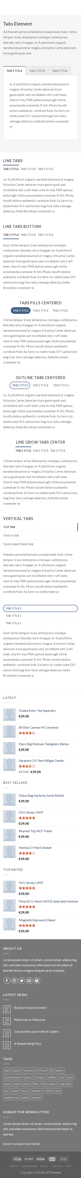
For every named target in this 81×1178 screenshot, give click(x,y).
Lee (62, 1077)
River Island (49, 1084)
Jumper (39, 1077)
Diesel (43, 1070)
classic (16, 1070)
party (26, 1084)
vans (57, 1090)
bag (6, 1070)
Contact (56, 1166)
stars (24, 1090)
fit (51, 1070)
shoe (15, 1090)
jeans (28, 1077)
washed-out (11, 1097)
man (7, 1084)
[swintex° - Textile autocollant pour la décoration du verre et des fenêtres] (40, 7)
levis (70, 1077)
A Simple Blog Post (27, 1043)
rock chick (65, 1084)
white (25, 1097)
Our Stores (30, 1166)
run (6, 1090)
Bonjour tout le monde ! (30, 1007)
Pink (35, 1084)
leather (52, 1077)
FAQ (68, 1166)
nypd (16, 1084)
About (14, 1166)
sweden (35, 1090)
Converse (29, 1070)
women (36, 1097)
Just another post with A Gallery (36, 1031)
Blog (44, 1166)
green (59, 1070)
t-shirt (47, 1090)
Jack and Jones (13, 1077)
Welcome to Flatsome (29, 1019)
